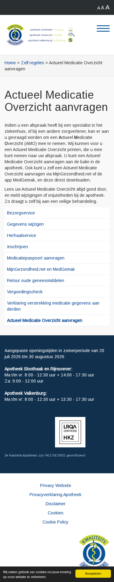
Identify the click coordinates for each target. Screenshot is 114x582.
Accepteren (93, 573)
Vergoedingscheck (25, 291)
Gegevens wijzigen (25, 224)
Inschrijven (17, 246)
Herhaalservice (21, 235)
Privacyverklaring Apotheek (55, 494)
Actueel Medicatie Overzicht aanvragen (44, 320)
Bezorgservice (21, 212)
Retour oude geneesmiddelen (35, 280)
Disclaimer (56, 503)
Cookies (56, 512)
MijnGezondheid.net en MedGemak (41, 269)
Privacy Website (55, 485)
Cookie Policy (55, 522)
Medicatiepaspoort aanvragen (35, 258)
